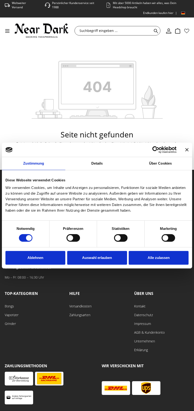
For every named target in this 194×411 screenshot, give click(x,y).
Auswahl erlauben (97, 258)
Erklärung (141, 350)
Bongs (9, 306)
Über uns (143, 293)
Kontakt (140, 306)
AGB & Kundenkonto (149, 332)
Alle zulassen (159, 258)
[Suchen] (155, 30)
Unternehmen (144, 341)
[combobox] (114, 30)
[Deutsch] (183, 13)
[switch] (73, 238)
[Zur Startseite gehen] (41, 30)
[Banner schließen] (187, 149)
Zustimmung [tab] (33, 163)
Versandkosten (80, 306)
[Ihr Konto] (168, 31)
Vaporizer (11, 315)
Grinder (10, 323)
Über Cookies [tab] (160, 163)
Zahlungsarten (79, 315)
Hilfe (74, 293)
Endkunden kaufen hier (158, 13)
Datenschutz (143, 315)
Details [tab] (97, 163)
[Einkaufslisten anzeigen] (186, 31)
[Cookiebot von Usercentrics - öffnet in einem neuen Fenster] (155, 149)
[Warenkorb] (177, 31)
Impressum (142, 323)
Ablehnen (35, 258)
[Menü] (7, 31)
